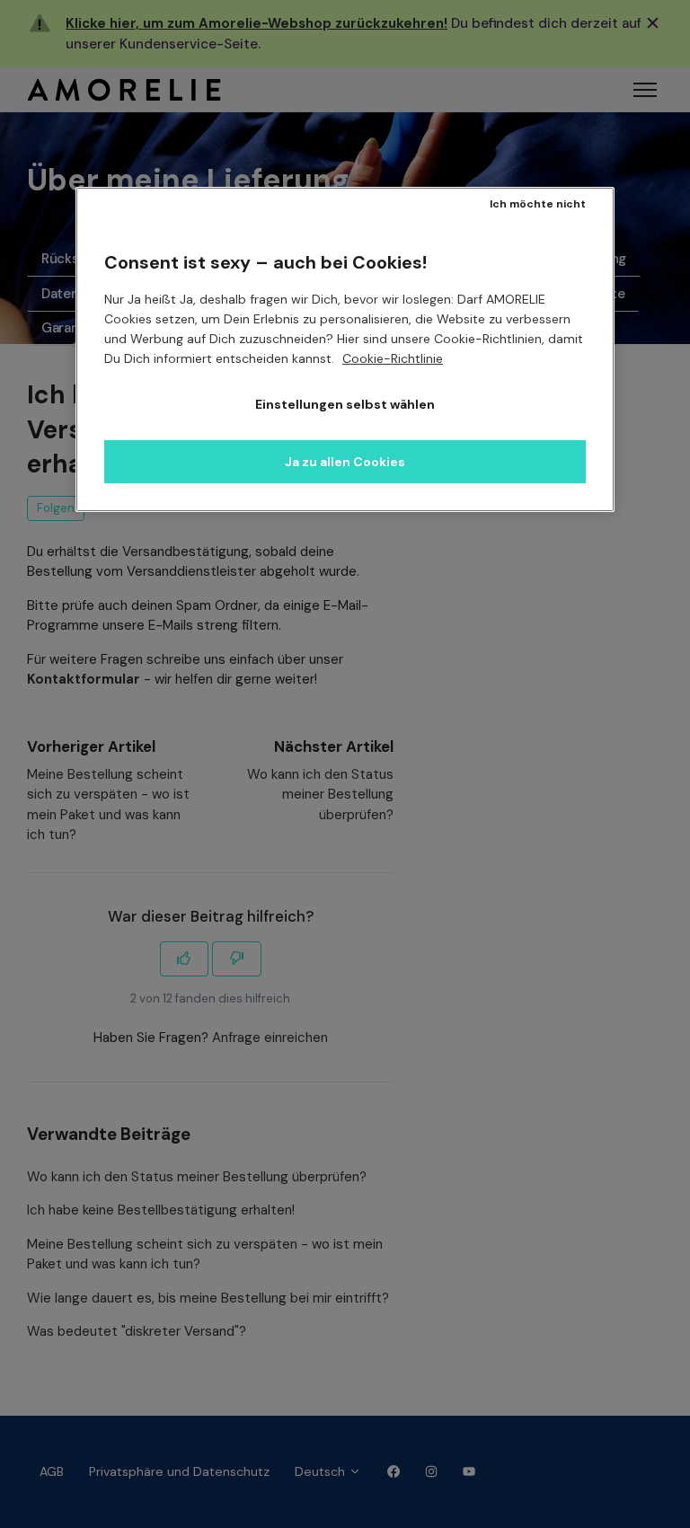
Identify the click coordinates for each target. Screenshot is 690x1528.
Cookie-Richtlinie (392, 358)
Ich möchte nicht (538, 204)
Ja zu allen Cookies (345, 462)
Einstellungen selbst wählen (345, 404)
